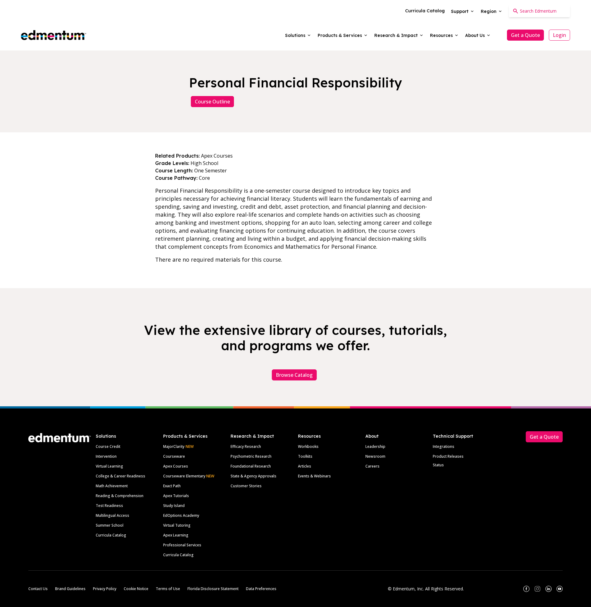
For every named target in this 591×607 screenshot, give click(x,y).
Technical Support (453, 436)
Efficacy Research (246, 446)
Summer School (109, 525)
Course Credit (108, 446)
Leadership (375, 446)
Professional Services (182, 545)
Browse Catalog (294, 375)
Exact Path (172, 485)
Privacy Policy (104, 588)
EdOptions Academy (181, 515)
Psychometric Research (251, 456)
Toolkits (305, 456)
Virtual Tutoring (177, 525)
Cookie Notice (136, 588)
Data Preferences (261, 588)
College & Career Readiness (120, 476)
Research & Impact (252, 436)
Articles (304, 466)
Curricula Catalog (111, 535)
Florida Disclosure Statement (213, 588)
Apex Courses (175, 466)
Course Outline (212, 101)
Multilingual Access (112, 515)
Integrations (443, 446)
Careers (372, 466)
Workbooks (308, 446)
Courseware (174, 456)
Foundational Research (251, 466)
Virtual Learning (109, 466)
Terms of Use (168, 588)
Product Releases (448, 456)
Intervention (106, 456)
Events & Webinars (314, 476)
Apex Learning (175, 535)
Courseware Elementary (188, 476)
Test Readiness (109, 505)
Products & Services (185, 436)
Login (559, 35)
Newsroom (375, 456)
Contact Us (38, 588)
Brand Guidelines (70, 588)
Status (438, 465)
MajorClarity (173, 446)
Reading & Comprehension (119, 495)
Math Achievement (112, 485)
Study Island (174, 505)
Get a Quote (525, 35)
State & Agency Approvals (253, 476)
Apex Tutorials (176, 495)
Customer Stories (246, 485)
